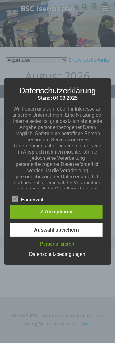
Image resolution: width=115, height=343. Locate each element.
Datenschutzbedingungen (57, 254)
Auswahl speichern (56, 229)
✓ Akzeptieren (56, 211)
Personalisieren (57, 244)
